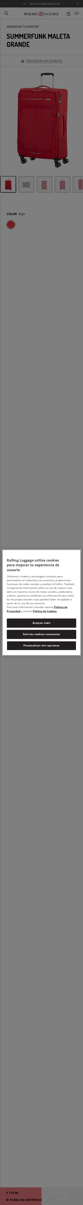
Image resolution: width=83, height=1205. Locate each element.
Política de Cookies (45, 611)
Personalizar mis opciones (41, 645)
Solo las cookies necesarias (41, 634)
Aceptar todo (41, 623)
